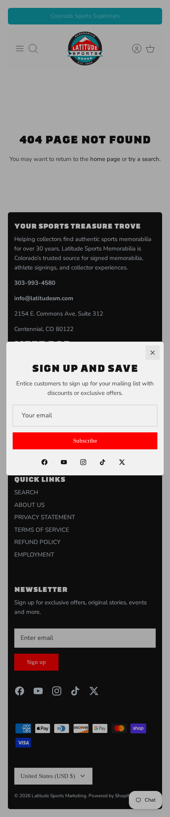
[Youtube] (64, 462)
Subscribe (85, 440)
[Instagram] (83, 462)
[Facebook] (44, 462)
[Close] (152, 353)
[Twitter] (122, 462)
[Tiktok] (102, 462)
